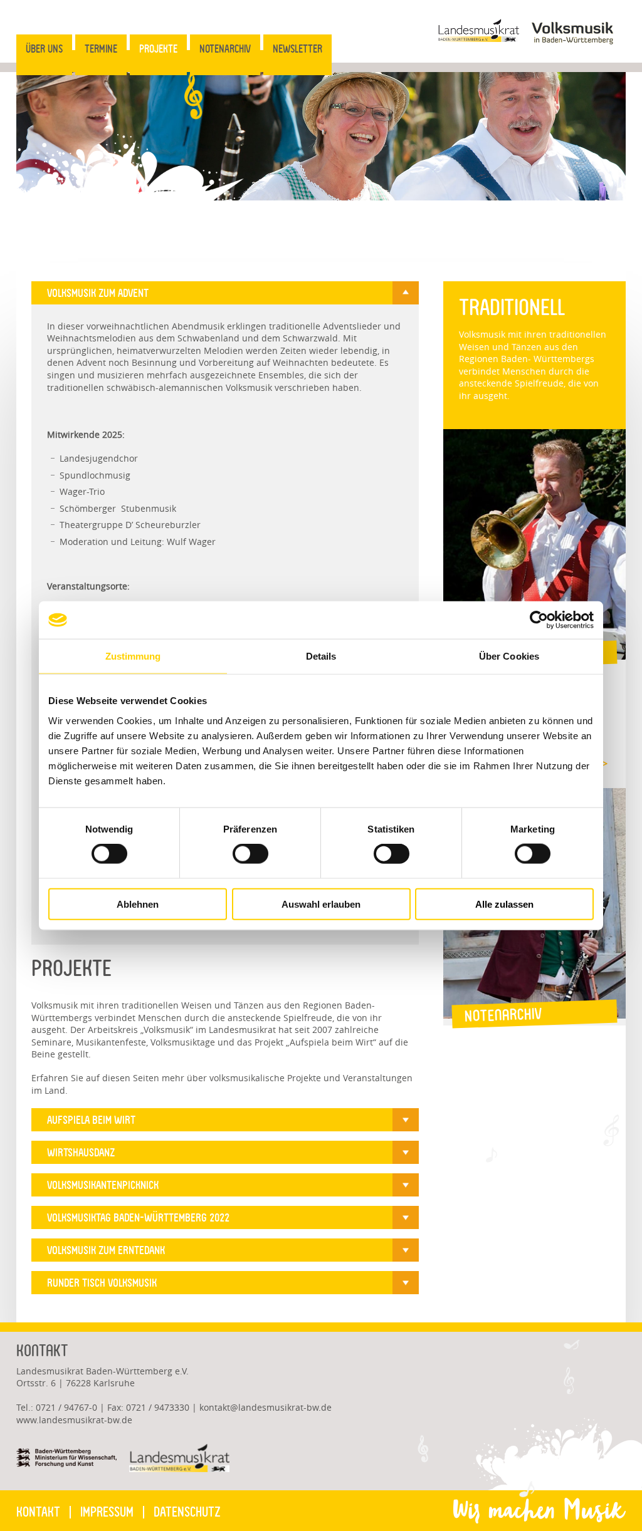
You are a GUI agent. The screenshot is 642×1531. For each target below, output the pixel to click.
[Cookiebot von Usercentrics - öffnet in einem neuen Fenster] (539, 620)
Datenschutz (187, 1512)
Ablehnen (138, 903)
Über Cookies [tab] (509, 656)
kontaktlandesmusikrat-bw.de (265, 1407)
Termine (101, 49)
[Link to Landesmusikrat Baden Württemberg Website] (478, 38)
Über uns (44, 49)
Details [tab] (321, 656)
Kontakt (38, 1512)
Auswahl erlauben (321, 903)
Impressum (107, 1512)
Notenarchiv (225, 49)
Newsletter (297, 49)
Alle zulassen (504, 903)
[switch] (242, 853)
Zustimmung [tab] (133, 656)
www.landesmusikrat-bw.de (74, 1420)
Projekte (158, 49)
